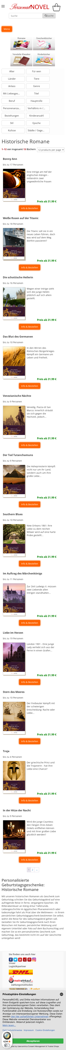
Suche (50, 15)
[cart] (57, 10)
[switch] (7, 1045)
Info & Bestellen (29, 208)
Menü (7, 28)
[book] (21, 43)
